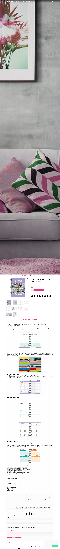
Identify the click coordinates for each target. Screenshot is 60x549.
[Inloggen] (50, 1)
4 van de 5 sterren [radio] (11, 530)
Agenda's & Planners (27, 275)
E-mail (8, 521)
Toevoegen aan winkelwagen (38, 289)
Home (16, 1)
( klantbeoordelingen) (38, 281)
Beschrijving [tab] (26, 319)
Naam (8, 517)
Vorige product (8, 542)
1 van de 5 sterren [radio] (7, 530)
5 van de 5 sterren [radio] (12, 530)
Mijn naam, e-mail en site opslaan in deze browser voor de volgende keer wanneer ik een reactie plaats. (22, 527)
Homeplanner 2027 (28, 480)
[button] (27, 279)
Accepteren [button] (54, 546)
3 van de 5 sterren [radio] (10, 530)
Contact (32, 1)
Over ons (19, 1)
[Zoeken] (49, 1)
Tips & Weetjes (28, 1)
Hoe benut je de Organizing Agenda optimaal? (14, 484)
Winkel (23, 1)
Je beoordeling (9, 531)
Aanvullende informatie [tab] (32, 319)
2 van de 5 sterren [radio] (8, 530)
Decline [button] (48, 546)
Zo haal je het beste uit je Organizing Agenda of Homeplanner (16, 486)
